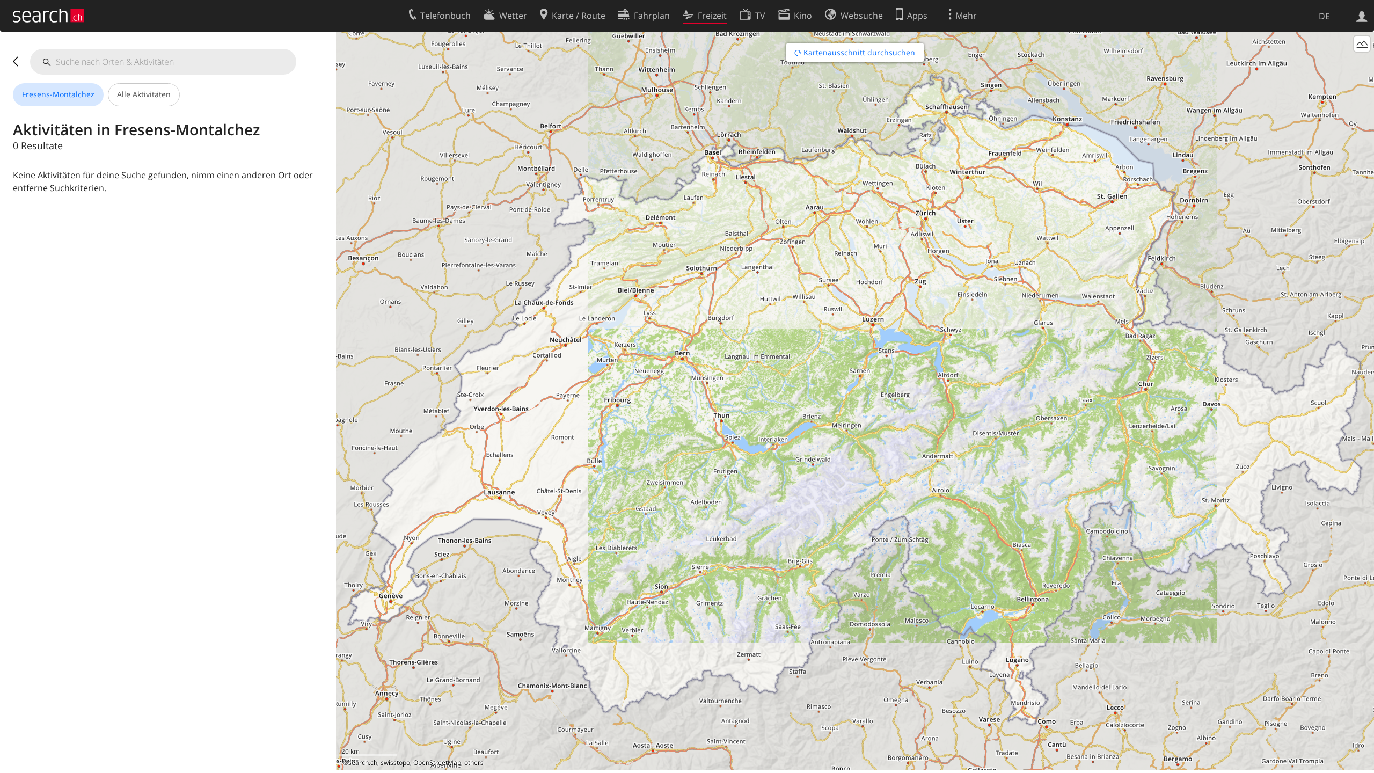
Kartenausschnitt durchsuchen (858, 52)
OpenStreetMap (437, 762)
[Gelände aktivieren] (1362, 44)
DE (1324, 16)
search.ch (362, 762)
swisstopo (395, 762)
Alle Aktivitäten (144, 94)
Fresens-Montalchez (58, 94)
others (474, 762)
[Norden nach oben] (1362, 758)
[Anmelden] (1362, 15)
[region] (855, 401)
